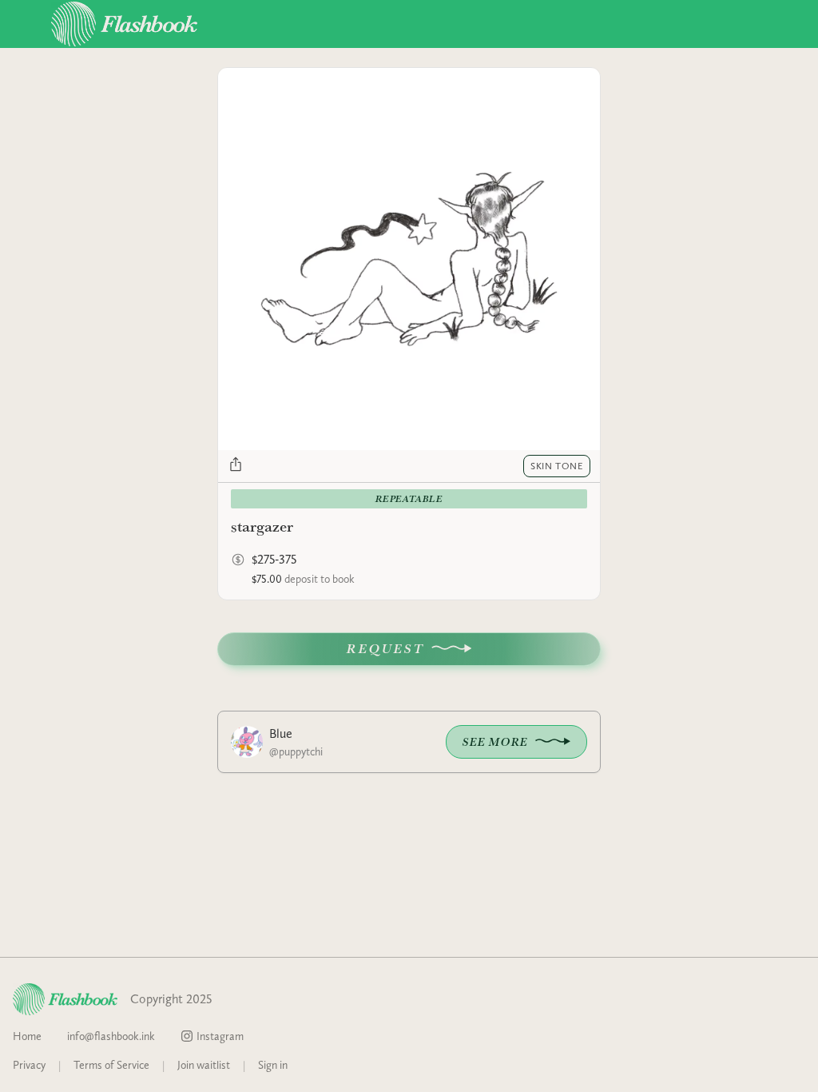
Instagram (220, 1036)
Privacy (29, 1064)
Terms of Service (111, 1064)
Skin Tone (556, 466)
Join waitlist (203, 1064)
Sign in (273, 1064)
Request (386, 648)
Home (27, 1036)
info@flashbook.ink (111, 1036)
